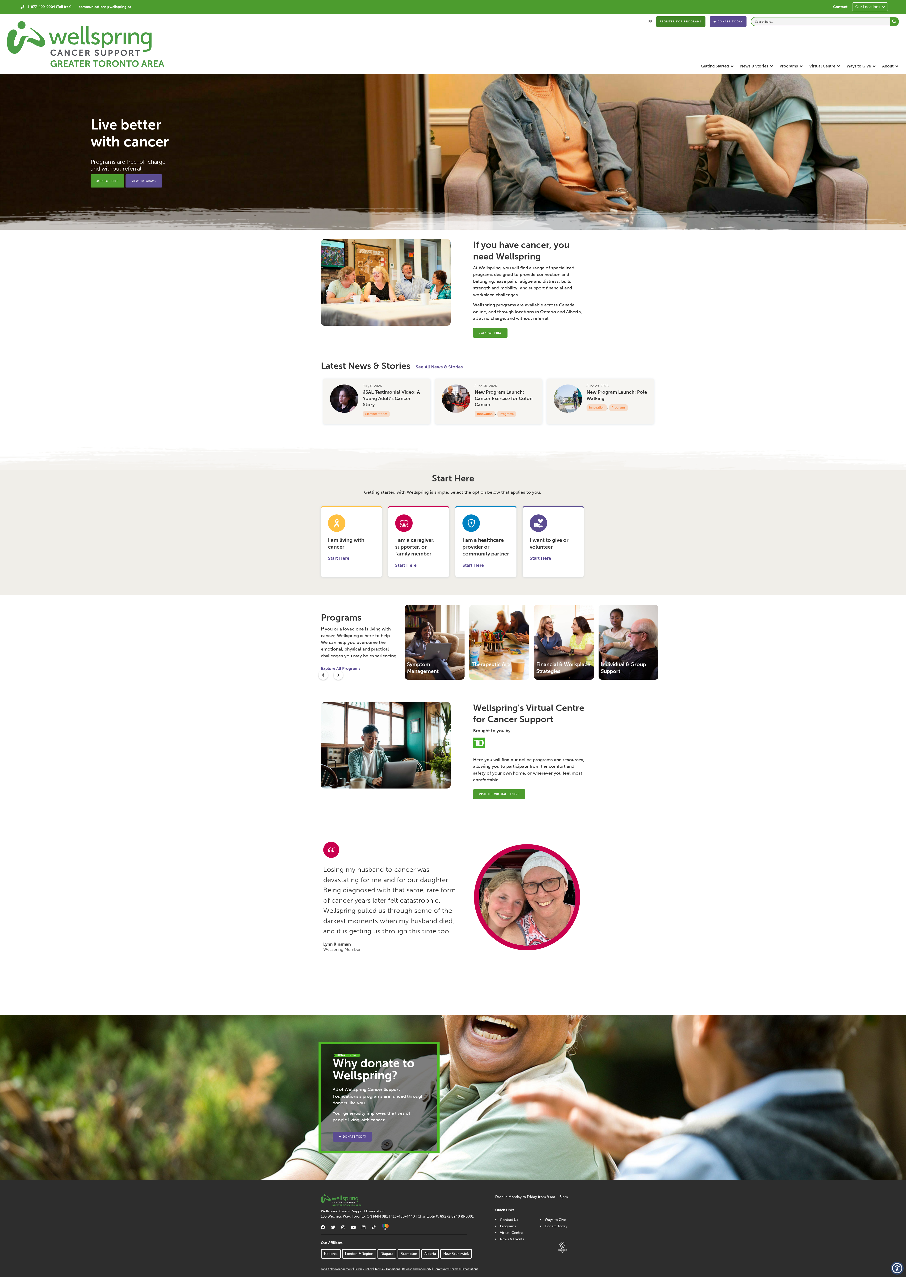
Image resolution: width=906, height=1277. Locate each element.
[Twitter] (333, 1227)
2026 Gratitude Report (500, 392)
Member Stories (600, 407)
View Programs (143, 181)
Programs (395, 407)
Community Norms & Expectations (455, 1269)
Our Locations (867, 6)
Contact (840, 6)
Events (593, 415)
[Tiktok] (374, 1227)
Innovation (373, 407)
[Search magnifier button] (894, 21)
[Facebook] (323, 1227)
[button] (717, 66)
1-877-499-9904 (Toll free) (49, 7)
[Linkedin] (363, 1227)
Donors (482, 401)
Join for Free (107, 181)
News (499, 401)
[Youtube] (353, 1227)
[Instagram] (343, 1227)
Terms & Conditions (387, 1269)
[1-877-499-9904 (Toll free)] (22, 7)
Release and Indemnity (416, 1269)
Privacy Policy (364, 1269)
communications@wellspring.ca (105, 7)
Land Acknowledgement (336, 1269)
